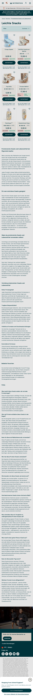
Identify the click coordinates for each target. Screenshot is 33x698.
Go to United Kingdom (16, 690)
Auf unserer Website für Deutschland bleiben (16, 694)
